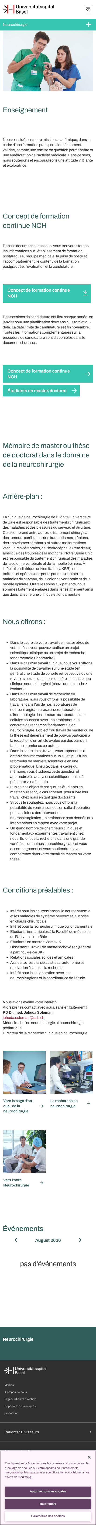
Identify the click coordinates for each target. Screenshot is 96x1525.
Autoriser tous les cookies (48, 1491)
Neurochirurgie (15, 24)
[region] (48, 1487)
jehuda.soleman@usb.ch (23, 1018)
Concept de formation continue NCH (38, 293)
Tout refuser (47, 1504)
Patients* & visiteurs (21, 1432)
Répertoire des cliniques (20, 1406)
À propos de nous (15, 1392)
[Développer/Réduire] (88, 9)
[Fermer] (89, 1457)
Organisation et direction (20, 1399)
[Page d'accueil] (28, 9)
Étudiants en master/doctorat (37, 390)
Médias (9, 1385)
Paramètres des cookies (48, 1516)
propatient (11, 1413)
